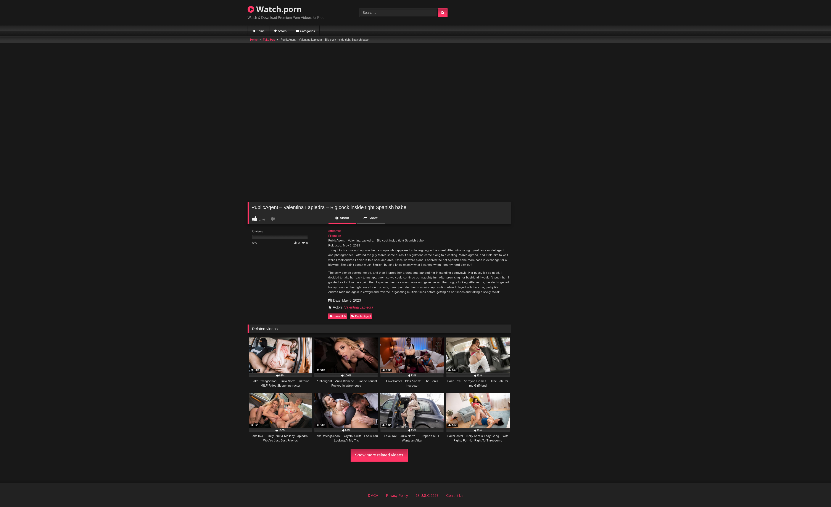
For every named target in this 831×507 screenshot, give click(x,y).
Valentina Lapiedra (358, 307)
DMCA (373, 495)
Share (373, 218)
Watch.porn (278, 9)
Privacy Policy (397, 495)
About (344, 218)
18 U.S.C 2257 (427, 495)
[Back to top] (817, 494)
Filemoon (334, 235)
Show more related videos (379, 455)
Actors (282, 31)
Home (260, 31)
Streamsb (334, 230)
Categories (307, 31)
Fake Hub (269, 39)
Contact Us (454, 495)
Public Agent (363, 316)
